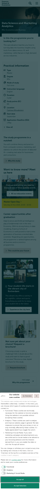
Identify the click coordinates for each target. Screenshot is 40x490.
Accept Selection (20, 486)
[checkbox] (7, 467)
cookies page (16, 460)
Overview (28, 396)
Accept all (20, 479)
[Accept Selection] (36, 396)
